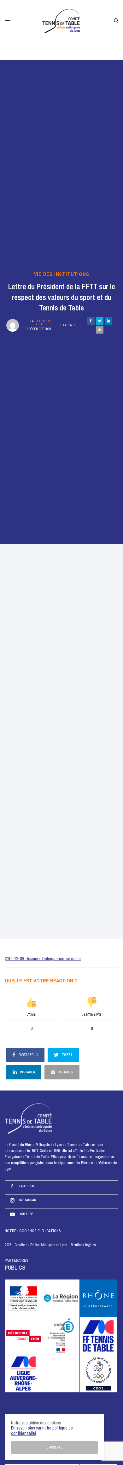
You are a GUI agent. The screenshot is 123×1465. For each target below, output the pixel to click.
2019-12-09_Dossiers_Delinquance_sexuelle (43, 958)
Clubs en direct (42, 322)
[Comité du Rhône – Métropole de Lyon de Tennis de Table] (61, 20)
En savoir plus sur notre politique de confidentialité (42, 1430)
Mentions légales (83, 1244)
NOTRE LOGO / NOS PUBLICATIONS (33, 1231)
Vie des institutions (61, 274)
